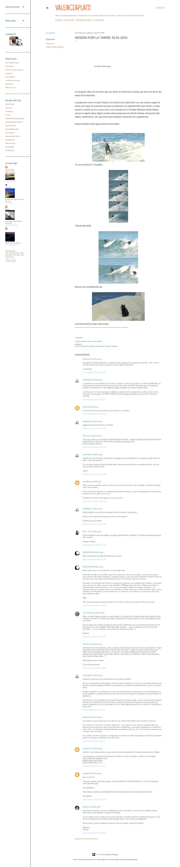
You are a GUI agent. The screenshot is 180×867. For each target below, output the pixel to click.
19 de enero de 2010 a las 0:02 (94, 710)
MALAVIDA (87, 552)
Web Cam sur (10, 87)
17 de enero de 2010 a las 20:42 (94, 372)
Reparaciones (84, 20)
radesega (87, 380)
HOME (58, 20)
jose (84, 407)
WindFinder (9, 104)
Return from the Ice (12, 243)
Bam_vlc (86, 531)
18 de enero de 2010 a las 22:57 (94, 637)
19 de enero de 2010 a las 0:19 (94, 741)
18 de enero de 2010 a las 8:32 (94, 399)
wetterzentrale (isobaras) (14, 118)
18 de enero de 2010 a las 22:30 (94, 559)
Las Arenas (9, 66)
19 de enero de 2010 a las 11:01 (94, 799)
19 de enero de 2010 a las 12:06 (94, 833)
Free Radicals (10, 251)
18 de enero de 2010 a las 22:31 (94, 605)
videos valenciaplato (55, 47)
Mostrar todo (11, 261)
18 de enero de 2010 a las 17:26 (94, 524)
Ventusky (8, 108)
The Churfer (88, 613)
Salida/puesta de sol (12, 136)
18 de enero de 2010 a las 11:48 (94, 474)
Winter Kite (9, 150)
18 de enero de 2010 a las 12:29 (94, 501)
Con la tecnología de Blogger (107, 854)
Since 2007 (69, 20)
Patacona (9, 73)
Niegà (7, 209)
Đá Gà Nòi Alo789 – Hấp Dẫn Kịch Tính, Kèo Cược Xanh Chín (14, 255)
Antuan (86, 807)
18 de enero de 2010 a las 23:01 (94, 668)
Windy (7, 115)
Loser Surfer (9, 170)
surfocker (87, 748)
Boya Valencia (10, 125)
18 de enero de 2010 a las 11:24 (94, 447)
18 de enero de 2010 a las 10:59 (94, 428)
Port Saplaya (10, 77)
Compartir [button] (50, 33)
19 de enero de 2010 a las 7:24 (94, 766)
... (5, 231)
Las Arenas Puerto (12, 63)
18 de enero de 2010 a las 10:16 (94, 414)
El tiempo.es (9, 133)
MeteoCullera (10, 143)
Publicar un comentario (86, 839)
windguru (9, 111)
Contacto (98, 20)
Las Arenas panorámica (14, 70)
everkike (86, 481)
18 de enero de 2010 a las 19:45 (94, 545)
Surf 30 (8, 187)
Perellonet (9, 84)
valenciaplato (73, 9)
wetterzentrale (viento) (14, 122)
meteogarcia (10, 140)
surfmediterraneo (11, 129)
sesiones (50, 43)
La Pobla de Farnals (12, 80)
